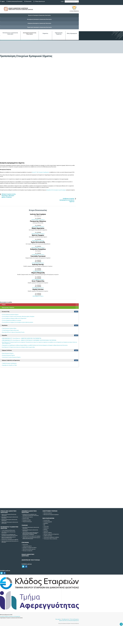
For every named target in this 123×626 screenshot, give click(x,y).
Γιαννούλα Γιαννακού (37, 256)
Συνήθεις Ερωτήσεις (48, 535)
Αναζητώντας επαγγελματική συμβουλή (10, 539)
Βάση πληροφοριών (72, 33)
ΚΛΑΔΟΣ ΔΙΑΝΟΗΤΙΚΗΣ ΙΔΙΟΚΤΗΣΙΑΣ (28, 555)
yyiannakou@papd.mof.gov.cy (38, 262)
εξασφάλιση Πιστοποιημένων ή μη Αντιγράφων (56, 189)
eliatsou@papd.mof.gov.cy (38, 296)
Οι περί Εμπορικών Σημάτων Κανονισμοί (10, 330)
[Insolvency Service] (39, 609)
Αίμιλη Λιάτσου (37, 289)
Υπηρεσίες (45, 33)
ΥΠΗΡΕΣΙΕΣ (25, 525)
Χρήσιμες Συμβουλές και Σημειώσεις (11, 360)
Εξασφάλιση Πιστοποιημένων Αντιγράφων (31, 536)
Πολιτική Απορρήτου (74, 619)
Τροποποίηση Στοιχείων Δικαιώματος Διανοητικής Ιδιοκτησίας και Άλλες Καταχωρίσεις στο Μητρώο (30, 533)
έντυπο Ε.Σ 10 (35, 172)
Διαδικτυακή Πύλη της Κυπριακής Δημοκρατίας (69, 620)
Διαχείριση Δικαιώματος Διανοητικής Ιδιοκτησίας (39, 23)
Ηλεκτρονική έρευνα (48, 513)
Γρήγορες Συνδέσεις (7, 350)
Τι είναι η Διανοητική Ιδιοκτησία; (8, 530)
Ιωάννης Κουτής (38, 264)
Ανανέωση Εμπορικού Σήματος (8, 355)
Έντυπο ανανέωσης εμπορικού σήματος (10, 314)
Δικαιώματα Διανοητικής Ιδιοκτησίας (29, 33)
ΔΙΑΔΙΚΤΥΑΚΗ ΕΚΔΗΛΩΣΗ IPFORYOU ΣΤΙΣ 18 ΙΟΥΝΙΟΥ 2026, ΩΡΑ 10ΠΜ (17, 470)
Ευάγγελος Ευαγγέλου (38, 249)
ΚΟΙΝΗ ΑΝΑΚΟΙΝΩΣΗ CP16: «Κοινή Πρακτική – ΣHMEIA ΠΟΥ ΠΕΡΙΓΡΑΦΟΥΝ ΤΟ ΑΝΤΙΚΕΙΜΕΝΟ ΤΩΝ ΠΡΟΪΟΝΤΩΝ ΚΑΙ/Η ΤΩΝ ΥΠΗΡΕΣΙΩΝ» (29, 340)
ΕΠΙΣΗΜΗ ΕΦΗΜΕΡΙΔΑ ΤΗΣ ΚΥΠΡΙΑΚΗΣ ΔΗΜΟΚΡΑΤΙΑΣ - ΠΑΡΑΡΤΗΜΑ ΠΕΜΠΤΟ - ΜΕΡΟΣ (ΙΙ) (22, 442)
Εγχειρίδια (4, 335)
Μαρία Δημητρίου (38, 228)
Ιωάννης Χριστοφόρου (38, 214)
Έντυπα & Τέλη (5, 311)
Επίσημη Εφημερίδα (48, 521)
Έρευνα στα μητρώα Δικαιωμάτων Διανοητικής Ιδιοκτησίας (9, 537)
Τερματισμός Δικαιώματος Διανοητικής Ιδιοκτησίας (39, 27)
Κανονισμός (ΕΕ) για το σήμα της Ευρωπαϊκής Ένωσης (13, 332)
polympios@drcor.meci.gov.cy (38, 226)
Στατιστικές (46, 526)
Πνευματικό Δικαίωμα (27, 521)
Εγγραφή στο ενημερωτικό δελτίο (39, 491)
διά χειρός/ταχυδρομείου (43, 172)
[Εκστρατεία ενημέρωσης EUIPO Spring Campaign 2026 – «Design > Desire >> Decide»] (13, 427)
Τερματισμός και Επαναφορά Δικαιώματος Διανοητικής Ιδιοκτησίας (31, 538)
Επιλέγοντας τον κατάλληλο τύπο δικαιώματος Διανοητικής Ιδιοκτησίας (10, 535)
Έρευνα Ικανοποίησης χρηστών (39, 498)
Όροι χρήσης (58, 619)
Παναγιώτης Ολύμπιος (38, 221)
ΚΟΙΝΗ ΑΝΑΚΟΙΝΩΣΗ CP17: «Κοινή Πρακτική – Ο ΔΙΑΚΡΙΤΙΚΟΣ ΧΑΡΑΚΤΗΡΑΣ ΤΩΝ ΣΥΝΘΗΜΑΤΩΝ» (21, 338)
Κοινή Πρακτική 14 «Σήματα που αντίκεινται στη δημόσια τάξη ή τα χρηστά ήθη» (18, 347)
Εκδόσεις (45, 529)
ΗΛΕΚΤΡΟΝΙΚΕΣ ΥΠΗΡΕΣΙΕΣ (50, 511)
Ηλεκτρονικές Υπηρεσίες (59, 33)
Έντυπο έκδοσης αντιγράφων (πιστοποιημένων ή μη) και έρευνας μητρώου (17, 322)
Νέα (44, 524)
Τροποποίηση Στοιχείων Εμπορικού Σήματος (11, 357)
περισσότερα (61, 405)
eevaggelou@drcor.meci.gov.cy (38, 254)
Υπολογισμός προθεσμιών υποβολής (51, 537)
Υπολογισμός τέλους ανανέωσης (50, 538)
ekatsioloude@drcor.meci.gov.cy (38, 247)
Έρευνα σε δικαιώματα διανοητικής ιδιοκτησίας (39, 15)
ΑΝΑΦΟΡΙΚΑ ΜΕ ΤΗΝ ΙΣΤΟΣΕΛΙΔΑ (31, 560)
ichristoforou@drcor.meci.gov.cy (38, 219)
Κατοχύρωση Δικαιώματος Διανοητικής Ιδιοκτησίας (39, 19)
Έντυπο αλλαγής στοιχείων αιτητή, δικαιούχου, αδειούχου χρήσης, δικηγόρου (18, 316)
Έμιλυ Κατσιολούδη (38, 242)
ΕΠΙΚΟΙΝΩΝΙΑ (25, 542)
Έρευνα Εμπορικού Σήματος (8, 353)
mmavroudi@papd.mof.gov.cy (38, 279)
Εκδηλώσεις (46, 528)
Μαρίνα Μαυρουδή (38, 273)
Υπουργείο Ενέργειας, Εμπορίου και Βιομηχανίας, (10, 616)
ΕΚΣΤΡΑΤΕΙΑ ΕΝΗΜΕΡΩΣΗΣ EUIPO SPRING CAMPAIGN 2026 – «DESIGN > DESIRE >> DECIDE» (22, 432)
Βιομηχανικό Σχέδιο (27, 520)
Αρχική (3, 1)
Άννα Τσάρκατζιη (38, 281)
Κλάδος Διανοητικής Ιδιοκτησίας (15, 1)
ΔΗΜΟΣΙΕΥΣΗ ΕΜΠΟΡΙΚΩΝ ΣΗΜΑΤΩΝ (9, 385)
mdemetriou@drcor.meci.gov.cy (38, 233)
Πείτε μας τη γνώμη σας (41, 504)
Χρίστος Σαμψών (38, 235)
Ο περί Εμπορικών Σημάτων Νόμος (9, 328)
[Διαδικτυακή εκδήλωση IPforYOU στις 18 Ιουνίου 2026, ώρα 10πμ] (13, 465)
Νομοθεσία (4, 325)
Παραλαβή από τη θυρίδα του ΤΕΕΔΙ (9, 365)
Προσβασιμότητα (65, 619)
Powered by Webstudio (75, 623)
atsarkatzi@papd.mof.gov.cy (38, 287)
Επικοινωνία (28, 1)
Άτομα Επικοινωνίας (38, 210)
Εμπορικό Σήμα (26, 518)
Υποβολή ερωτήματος (39, 484)
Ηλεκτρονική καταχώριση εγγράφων (51, 514)
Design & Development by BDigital (64, 623)
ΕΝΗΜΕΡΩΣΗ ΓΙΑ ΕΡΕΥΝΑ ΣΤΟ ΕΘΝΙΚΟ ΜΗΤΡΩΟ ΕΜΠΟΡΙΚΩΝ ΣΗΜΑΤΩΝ (17, 401)
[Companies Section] (39, 589)
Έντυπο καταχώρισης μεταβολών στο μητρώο (11, 320)
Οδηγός (4, 304)
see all (76, 311)
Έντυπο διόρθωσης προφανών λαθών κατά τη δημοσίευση (14, 318)
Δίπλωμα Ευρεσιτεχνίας (28, 517)
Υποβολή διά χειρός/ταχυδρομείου (9, 363)
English (62, 1)
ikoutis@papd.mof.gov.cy (38, 271)
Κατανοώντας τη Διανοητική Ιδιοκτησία (10, 33)
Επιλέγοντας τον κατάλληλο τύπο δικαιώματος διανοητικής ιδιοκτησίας (31, 515)
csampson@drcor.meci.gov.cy (38, 240)
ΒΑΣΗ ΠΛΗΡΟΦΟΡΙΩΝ (48, 518)
